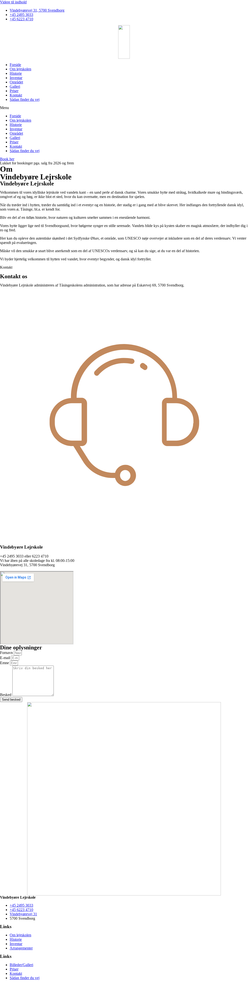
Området (16, 82)
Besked (6, 695)
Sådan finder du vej (24, 99)
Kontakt (16, 95)
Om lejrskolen (20, 69)
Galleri (15, 86)
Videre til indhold (13, 2)
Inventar (16, 78)
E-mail (5, 658)
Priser (14, 91)
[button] (124, 108)
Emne (5, 663)
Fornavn (7, 653)
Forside (15, 65)
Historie (16, 73)
